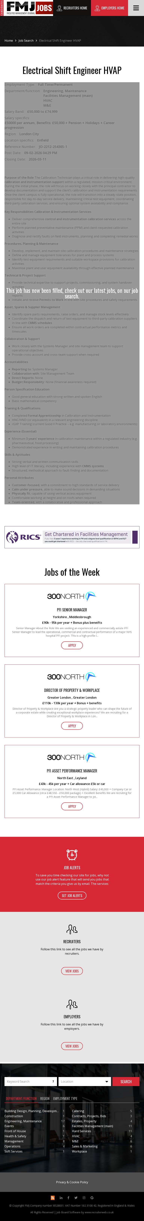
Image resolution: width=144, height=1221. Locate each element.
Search (126, 1081)
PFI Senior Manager (72, 609)
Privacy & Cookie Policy (72, 1182)
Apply (72, 645)
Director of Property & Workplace (72, 690)
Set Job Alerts (72, 895)
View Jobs (72, 971)
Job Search (26, 40)
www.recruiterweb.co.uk (99, 1212)
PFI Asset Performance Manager (72, 771)
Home (8, 40)
